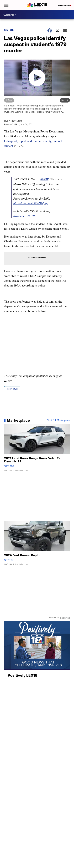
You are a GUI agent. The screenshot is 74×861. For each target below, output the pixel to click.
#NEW (44, 179)
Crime (9, 30)
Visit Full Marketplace (58, 420)
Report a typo (12, 388)
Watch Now (64, 5)
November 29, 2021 (25, 216)
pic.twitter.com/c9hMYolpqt (30, 203)
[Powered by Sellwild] (65, 618)
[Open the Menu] (6, 5)
